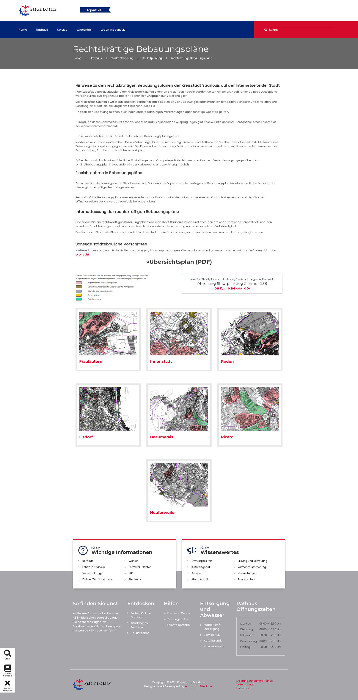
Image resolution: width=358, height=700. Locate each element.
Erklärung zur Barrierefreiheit (254, 681)
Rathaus (42, 30)
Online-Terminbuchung (97, 579)
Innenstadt (161, 361)
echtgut (191, 686)
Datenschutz (244, 684)
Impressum (243, 688)
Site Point (206, 686)
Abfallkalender (214, 640)
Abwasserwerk (214, 646)
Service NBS (212, 635)
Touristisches (246, 579)
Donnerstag (248, 641)
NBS (131, 573)
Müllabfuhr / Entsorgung (212, 627)
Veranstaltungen (93, 573)
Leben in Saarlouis (113, 30)
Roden (227, 361)
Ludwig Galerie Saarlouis (141, 615)
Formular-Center (140, 567)
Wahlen (134, 561)
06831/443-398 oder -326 (232, 288)
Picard (227, 437)
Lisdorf (86, 437)
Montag (245, 623)
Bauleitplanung (152, 58)
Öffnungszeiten (201, 561)
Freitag (245, 647)
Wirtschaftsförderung (252, 567)
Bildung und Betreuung (252, 561)
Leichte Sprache (178, 625)
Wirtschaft (84, 30)
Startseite (135, 579)
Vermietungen (247, 573)
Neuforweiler (163, 512)
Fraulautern (90, 361)
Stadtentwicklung (122, 58)
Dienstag (246, 629)
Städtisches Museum (139, 625)
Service (62, 30)
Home (23, 30)
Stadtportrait (199, 579)
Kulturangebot (200, 567)
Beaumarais (161, 437)
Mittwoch (246, 635)
